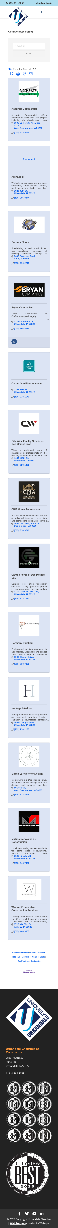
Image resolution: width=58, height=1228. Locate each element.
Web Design (17, 1223)
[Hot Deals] (14, 343)
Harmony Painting (22, 643)
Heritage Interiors (21, 708)
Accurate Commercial (24, 109)
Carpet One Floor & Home (26, 383)
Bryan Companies (22, 307)
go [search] (30, 53)
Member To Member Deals (33, 957)
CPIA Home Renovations (26, 509)
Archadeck (17, 177)
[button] (9, 69)
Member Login (44, 3)
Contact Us (36, 961)
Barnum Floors (20, 242)
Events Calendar (37, 953)
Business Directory (20, 953)
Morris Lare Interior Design (27, 773)
